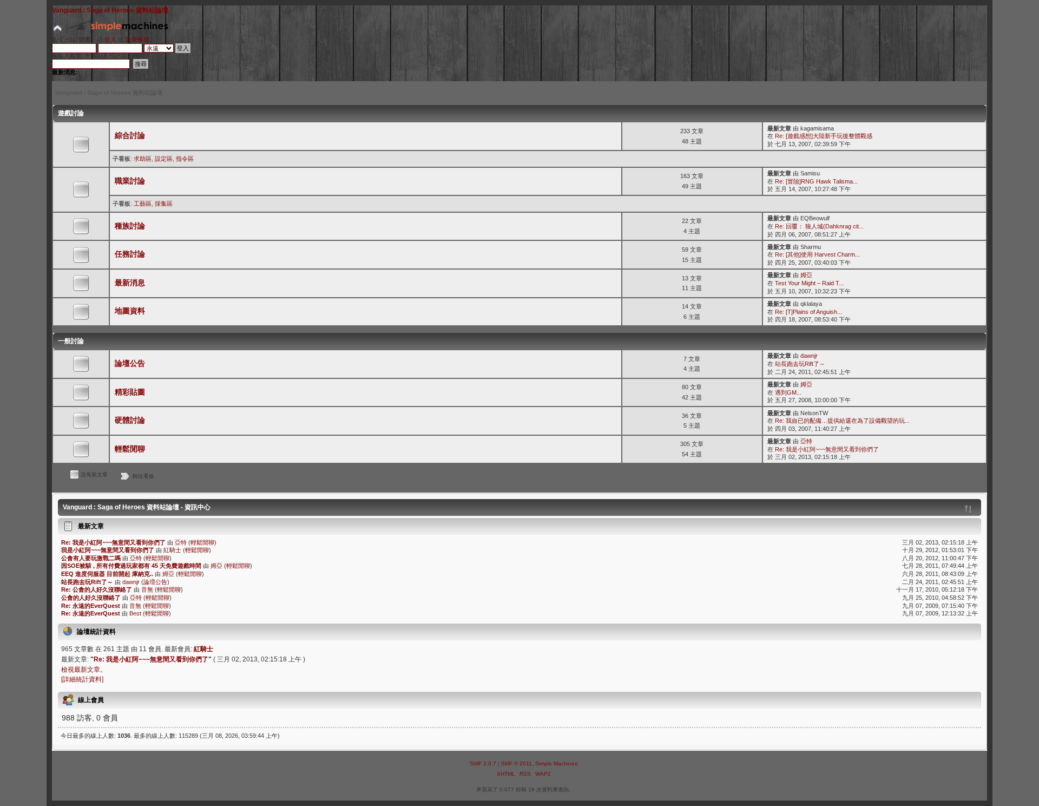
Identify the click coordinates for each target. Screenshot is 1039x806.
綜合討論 (130, 136)
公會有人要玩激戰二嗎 (91, 558)
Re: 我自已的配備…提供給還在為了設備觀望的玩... (842, 420)
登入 (110, 39)
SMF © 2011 (516, 763)
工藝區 (143, 203)
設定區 (164, 158)
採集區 (164, 203)
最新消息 (130, 283)
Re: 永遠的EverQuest (90, 605)
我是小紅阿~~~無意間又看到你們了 (107, 550)
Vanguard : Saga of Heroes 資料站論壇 (110, 10)
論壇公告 (130, 363)
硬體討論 (130, 420)
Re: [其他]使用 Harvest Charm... (817, 254)
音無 (147, 589)
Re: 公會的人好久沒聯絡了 (96, 589)
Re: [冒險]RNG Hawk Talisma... (816, 181)
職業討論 (130, 181)
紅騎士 (172, 550)
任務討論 (130, 254)
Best (135, 613)
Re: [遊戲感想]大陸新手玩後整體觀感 (823, 136)
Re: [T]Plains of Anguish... (808, 312)
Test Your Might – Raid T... (809, 283)
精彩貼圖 (130, 392)
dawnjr (809, 355)
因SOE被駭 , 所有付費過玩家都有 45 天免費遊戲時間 (131, 565)
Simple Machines (556, 763)
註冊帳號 (137, 39)
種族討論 (130, 226)
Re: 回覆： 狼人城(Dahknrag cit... (819, 226)
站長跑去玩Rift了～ (800, 364)
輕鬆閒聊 (130, 449)
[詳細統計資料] (82, 679)
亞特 (806, 441)
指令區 (185, 158)
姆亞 (806, 275)
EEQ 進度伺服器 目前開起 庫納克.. (107, 574)
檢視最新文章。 (84, 669)
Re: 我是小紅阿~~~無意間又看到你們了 (827, 449)
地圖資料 (130, 311)
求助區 (143, 158)
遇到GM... (788, 392)
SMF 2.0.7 (483, 763)
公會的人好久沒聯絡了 (91, 597)
